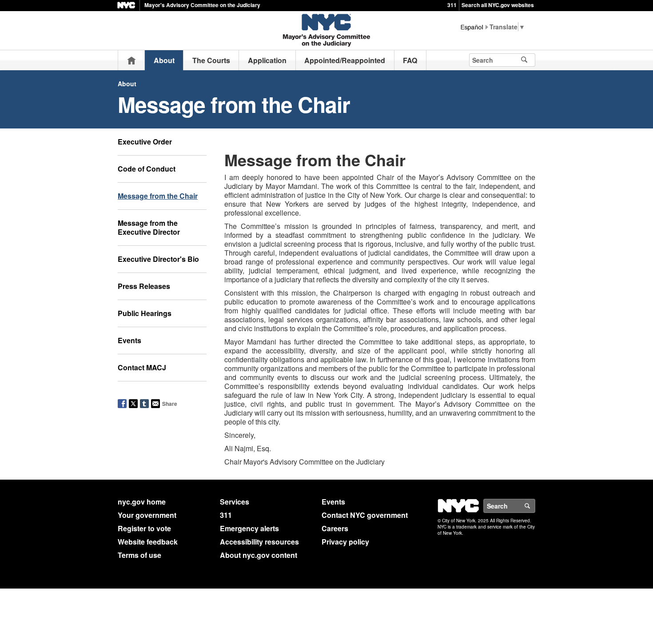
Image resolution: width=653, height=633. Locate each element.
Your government (147, 515)
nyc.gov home (142, 502)
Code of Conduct (146, 169)
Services (234, 502)
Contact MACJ (142, 367)
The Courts (211, 60)
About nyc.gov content (258, 555)
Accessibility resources (259, 542)
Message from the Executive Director (149, 227)
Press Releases (144, 286)
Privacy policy (345, 542)
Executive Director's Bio (158, 259)
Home (131, 60)
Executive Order (145, 141)
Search (534, 505)
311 (452, 5)
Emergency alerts (249, 528)
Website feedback (148, 542)
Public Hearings (144, 313)
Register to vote (144, 528)
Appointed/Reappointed (344, 60)
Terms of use (139, 555)
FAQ (410, 60)
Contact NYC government (365, 515)
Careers (335, 528)
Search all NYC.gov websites (498, 5)
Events (129, 340)
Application (267, 60)
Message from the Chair (158, 196)
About (164, 60)
